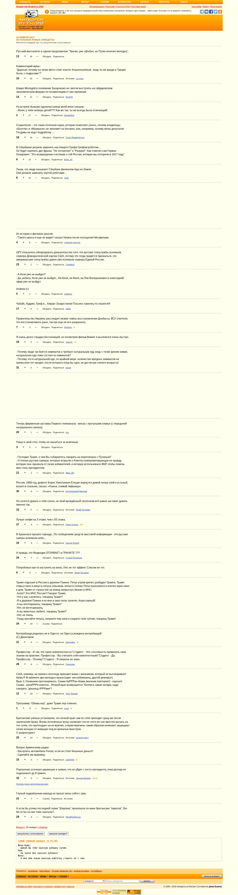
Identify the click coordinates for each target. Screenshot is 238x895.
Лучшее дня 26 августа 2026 (29, 7)
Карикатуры (124, 2)
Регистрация (216, 7)
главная (21, 876)
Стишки (105, 2)
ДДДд (68, 309)
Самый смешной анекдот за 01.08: (38, 841)
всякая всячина (81, 871)
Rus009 (69, 97)
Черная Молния (83, 778)
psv (67, 432)
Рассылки (110, 7)
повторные (44, 871)
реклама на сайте (24, 886)
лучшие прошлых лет (61, 871)
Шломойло (69, 115)
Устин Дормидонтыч (75, 137)
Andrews (68, 294)
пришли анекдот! (212, 876)
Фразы (85, 2)
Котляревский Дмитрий (76, 491)
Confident (70, 265)
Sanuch (69, 342)
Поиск (184, 2)
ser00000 (70, 760)
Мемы (65, 2)
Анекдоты (25, 2)
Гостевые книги (139, 7)
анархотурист (82, 738)
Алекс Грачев (72, 525)
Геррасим (70, 664)
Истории (45, 2)
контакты (38, 886)
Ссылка (46, 624)
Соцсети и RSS (123, 7)
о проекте (48, 886)
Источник (70, 78)
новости (70, 886)
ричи (66, 178)
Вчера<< (20, 827)
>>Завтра (42, 827)
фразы (52, 876)
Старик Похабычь (74, 558)
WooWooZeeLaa (73, 817)
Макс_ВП (70, 473)
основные (33, 871)
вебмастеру (59, 886)
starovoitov (70, 642)
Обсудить (47, 56)
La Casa (79, 78)
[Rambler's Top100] (104, 891)
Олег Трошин (72, 694)
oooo (66, 708)
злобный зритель (72, 242)
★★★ (95, 778)
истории (33, 876)
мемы (43, 876)
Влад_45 (68, 160)
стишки (63, 876)
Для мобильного (96, 7)
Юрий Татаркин (83, 510)
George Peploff (72, 543)
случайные (96, 871)
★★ (81, 525)
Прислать (164, 2)
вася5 (68, 368)
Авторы (144, 2)
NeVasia (68, 327)
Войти (206, 7)
